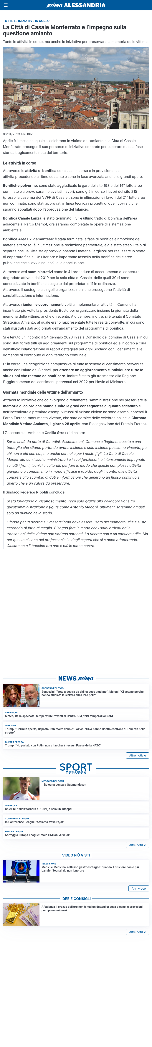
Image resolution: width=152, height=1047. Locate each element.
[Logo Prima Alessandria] (76, 5)
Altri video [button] (139, 888)
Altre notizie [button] (137, 755)
